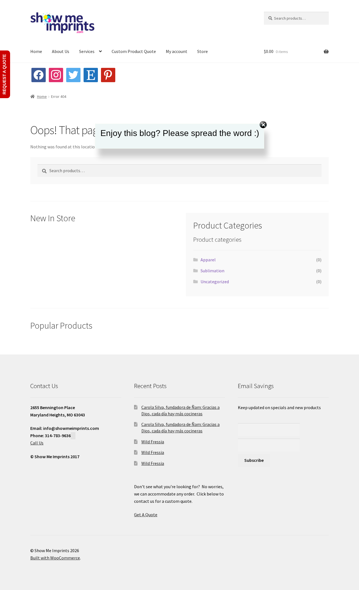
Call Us (36, 443)
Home (36, 51)
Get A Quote (145, 514)
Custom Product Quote (134, 51)
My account (176, 51)
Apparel (208, 259)
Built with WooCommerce (55, 558)
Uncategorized (215, 281)
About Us (60, 51)
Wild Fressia (152, 441)
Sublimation (212, 270)
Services (87, 51)
